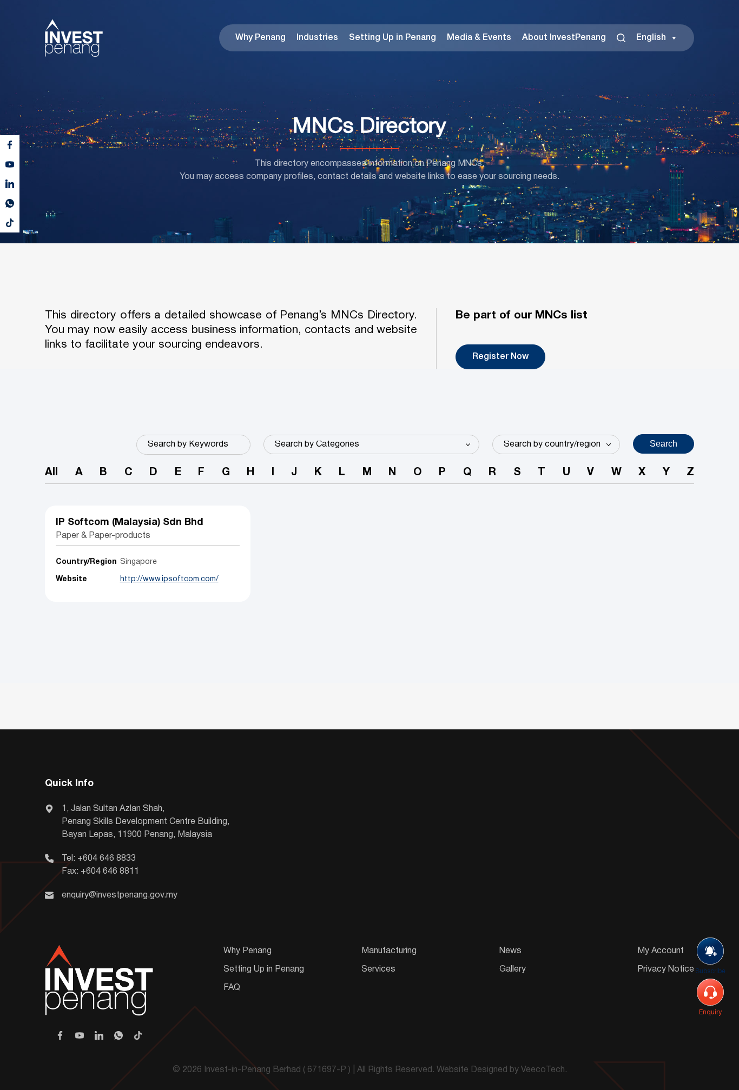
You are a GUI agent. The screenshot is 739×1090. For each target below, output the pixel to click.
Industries (317, 38)
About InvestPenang (564, 38)
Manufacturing (389, 951)
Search (663, 443)
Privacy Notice (665, 969)
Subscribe (710, 971)
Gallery (512, 969)
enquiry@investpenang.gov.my (119, 895)
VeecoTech (543, 1070)
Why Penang (260, 38)
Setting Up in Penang (392, 38)
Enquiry (710, 1012)
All (51, 472)
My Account (660, 951)
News (510, 951)
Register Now (500, 357)
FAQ (231, 988)
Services (378, 969)
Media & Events (479, 38)
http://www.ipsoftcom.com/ (169, 579)
